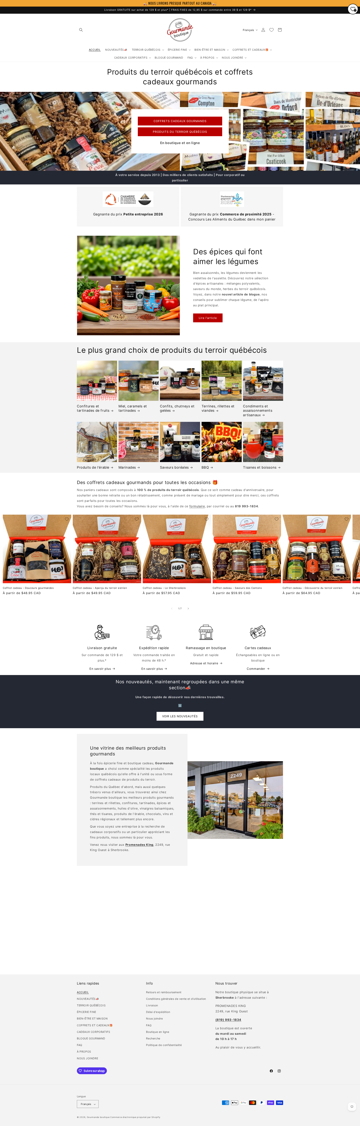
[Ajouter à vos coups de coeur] (66, 519)
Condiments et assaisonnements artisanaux (257, 410)
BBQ (205, 467)
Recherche (153, 1038)
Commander (256, 669)
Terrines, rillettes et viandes (218, 408)
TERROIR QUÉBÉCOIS (91, 1005)
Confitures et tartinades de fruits (93, 408)
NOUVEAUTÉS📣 (88, 998)
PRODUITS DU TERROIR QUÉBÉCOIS (180, 131)
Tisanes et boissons (259, 467)
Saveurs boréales (174, 467)
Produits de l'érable (93, 467)
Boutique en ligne (157, 1031)
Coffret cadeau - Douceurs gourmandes (28, 587)
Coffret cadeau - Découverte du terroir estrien (313, 587)
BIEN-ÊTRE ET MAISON (92, 1018)
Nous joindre (154, 1018)
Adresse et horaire (204, 663)
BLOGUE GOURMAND (91, 1038)
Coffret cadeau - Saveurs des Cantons (237, 587)
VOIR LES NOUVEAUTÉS (180, 716)
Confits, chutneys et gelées (177, 408)
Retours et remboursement (163, 992)
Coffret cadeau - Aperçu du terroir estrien (100, 587)
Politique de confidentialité (164, 1045)
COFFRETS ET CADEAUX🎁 (95, 1025)
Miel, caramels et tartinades (132, 408)
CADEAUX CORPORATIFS (93, 1031)
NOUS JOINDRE (87, 1058)
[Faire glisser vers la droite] (188, 608)
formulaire (197, 506)
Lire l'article (208, 318)
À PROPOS (84, 1051)
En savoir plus (100, 669)
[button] (81, 30)
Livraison (152, 1005)
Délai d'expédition (158, 1011)
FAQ (79, 1045)
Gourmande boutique (98, 1117)
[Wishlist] (271, 30)
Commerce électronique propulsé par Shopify (135, 1117)
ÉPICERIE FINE (86, 1011)
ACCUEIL (83, 992)
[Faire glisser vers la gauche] (172, 608)
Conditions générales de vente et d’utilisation (176, 998)
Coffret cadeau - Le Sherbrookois (164, 587)
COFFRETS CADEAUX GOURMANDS (180, 121)
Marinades (127, 467)
